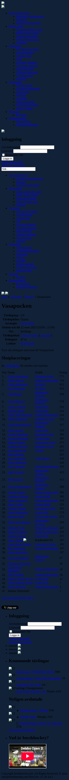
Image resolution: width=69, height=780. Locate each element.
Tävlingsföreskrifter (28, 88)
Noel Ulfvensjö (17, 586)
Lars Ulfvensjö (16, 466)
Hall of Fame (25, 108)
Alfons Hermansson (19, 486)
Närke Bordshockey (47, 380)
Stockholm (54, 678)
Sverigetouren (25, 52)
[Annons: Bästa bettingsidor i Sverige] (19, 652)
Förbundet (16, 82)
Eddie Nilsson (16, 380)
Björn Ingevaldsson (19, 522)
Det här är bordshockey (31, 16)
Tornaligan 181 (25, 684)
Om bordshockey (20, 13)
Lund (38, 684)
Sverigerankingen (27, 65)
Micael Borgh (16, 454)
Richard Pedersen (18, 438)
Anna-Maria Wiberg (19, 544)
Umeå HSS (27, 323)
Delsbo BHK (43, 496)
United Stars (42, 438)
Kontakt (14, 111)
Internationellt (25, 69)
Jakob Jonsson (16, 472)
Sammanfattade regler (30, 29)
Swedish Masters (27, 62)
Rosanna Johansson (19, 563)
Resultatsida (28, 343)
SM (19, 59)
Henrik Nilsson (16, 492)
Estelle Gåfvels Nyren (20, 578)
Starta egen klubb (27, 36)
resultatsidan (12, 365)
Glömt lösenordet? (12, 162)
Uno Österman (16, 388)
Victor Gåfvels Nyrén (20, 582)
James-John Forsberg (20, 415)
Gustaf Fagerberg (18, 434)
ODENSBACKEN (42, 671)
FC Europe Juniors (46, 516)
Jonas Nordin (15, 504)
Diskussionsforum (27, 124)
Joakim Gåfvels (17, 535)
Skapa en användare (13, 165)
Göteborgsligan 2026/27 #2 (35, 723)
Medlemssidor (18, 118)
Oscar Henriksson (18, 376)
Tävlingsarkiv (25, 75)
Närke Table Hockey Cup (31, 691)
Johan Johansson (17, 500)
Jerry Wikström (16, 458)
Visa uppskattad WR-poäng (17, 597)
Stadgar (21, 95)
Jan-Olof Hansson (18, 557)
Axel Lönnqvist (17, 450)
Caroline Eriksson (18, 496)
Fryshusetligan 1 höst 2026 (31, 678)
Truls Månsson (16, 401)
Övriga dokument (27, 105)
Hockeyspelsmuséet (28, 23)
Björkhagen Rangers (42, 394)
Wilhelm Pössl (16, 527)
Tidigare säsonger (27, 72)
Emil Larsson (15, 430)
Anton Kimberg (17, 462)
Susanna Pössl (16, 516)
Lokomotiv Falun (45, 442)
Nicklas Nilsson (17, 508)
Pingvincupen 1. (29, 710)
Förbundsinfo (25, 85)
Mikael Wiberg (16, 442)
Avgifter (22, 98)
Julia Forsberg (16, 574)
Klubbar (22, 42)
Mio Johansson (16, 548)
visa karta (45, 335)
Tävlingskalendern (28, 49)
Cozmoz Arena (29, 335)
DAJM (39, 450)
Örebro (44, 710)
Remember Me (14, 155)
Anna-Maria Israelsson (15, 569)
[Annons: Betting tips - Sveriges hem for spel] (19, 649)
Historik (22, 19)
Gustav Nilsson (17, 407)
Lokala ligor (24, 55)
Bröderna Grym (44, 376)
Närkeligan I (23, 671)
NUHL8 (40, 384)
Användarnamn (10, 147)
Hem (4, 296)
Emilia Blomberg (18, 552)
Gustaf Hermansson (19, 424)
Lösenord (7, 150)
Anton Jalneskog (17, 419)
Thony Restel (15, 540)
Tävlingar (15, 46)
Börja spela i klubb (28, 32)
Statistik (21, 78)
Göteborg (56, 723)
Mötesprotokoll (26, 101)
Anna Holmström (18, 512)
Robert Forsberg (17, 531)
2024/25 (29, 296)
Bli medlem (24, 121)
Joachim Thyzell (17, 446)
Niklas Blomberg (18, 384)
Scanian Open (28, 716)
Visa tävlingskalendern (22, 729)
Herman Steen (16, 411)
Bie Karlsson (15, 479)
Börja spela (16, 26)
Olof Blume (15, 394)
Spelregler (23, 92)
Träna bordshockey (28, 39)
